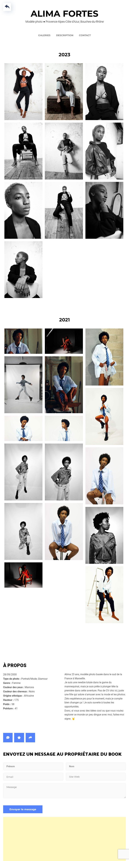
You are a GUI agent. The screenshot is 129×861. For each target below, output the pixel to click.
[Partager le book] (30, 737)
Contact (85, 35)
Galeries (44, 35)
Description (64, 35)
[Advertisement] (64, 839)
